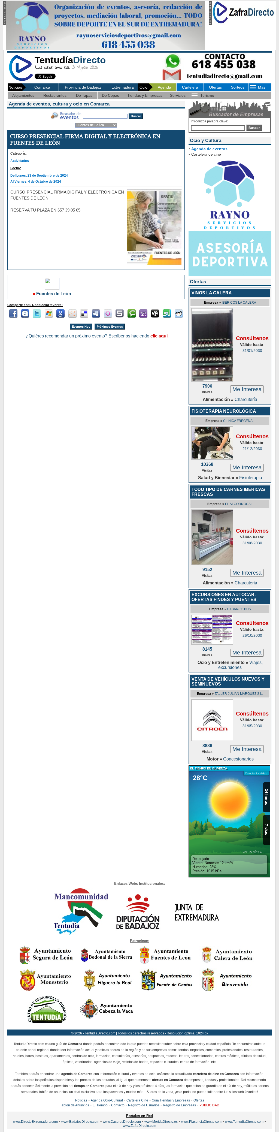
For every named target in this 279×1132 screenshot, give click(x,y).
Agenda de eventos (209, 149)
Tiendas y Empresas (144, 95)
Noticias (81, 1100)
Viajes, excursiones (240, 665)
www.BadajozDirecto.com (80, 1122)
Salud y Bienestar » (218, 477)
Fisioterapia (250, 477)
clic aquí (159, 336)
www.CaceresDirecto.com (122, 1122)
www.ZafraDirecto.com (139, 1126)
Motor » (215, 759)
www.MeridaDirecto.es (161, 1122)
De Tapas (84, 95)
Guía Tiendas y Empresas (171, 1100)
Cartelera (190, 87)
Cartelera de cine (206, 154)
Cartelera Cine (137, 1100)
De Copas (110, 95)
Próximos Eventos (110, 326)
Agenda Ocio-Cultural (107, 1100)
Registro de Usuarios (143, 1105)
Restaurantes (54, 95)
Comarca (42, 87)
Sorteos (237, 87)
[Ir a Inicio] (21, 80)
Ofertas (215, 87)
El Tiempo (100, 1105)
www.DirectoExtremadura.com (35, 1122)
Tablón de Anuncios (74, 1105)
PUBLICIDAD (209, 1105)
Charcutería (246, 399)
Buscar (254, 128)
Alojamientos (23, 95)
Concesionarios (238, 759)
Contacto (118, 1105)
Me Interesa (247, 389)
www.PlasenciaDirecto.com (201, 1122)
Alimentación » (219, 399)
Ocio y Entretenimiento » (223, 662)
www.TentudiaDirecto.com (244, 1122)
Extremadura (122, 87)
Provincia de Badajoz (83, 87)
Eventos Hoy (81, 326)
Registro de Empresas (179, 1105)
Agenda (164, 87)
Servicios (178, 95)
